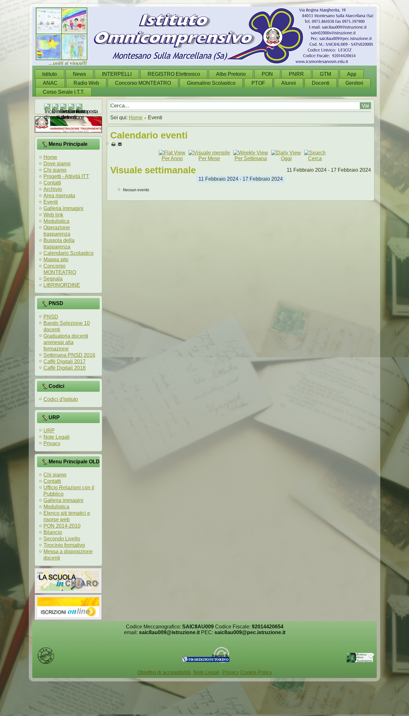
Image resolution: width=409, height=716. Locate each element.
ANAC (50, 83)
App (351, 74)
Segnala (53, 278)
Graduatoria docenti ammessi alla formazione (65, 342)
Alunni (288, 83)
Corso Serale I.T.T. (63, 92)
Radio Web (86, 83)
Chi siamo (54, 170)
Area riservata (59, 195)
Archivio (52, 189)
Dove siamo (57, 163)
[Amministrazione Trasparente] (68, 131)
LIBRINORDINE (61, 285)
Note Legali (56, 437)
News (79, 74)
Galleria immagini (63, 208)
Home (50, 157)
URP (49, 430)
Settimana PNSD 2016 (69, 355)
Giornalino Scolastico (211, 83)
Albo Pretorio (231, 74)
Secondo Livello (61, 538)
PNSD (50, 316)
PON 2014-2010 (62, 526)
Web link (53, 214)
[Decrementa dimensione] (72, 117)
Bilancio (52, 532)
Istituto (49, 74)
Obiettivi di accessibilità (164, 672)
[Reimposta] (87, 111)
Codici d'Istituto (60, 399)
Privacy (51, 443)
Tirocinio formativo (64, 545)
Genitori (354, 83)
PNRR (296, 74)
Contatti (52, 182)
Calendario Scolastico (68, 253)
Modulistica (56, 221)
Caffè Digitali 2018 (64, 368)
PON (267, 74)
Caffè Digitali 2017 (64, 361)
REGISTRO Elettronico (174, 74)
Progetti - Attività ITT (66, 176)
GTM (325, 74)
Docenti (320, 83)
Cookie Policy (256, 672)
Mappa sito (55, 259)
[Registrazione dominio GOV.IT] (46, 662)
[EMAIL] (120, 144)
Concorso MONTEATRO (143, 83)
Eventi (50, 202)
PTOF (258, 83)
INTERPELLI (117, 74)
